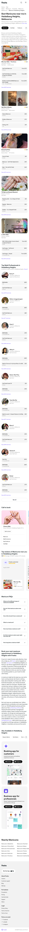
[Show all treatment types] (26, 28)
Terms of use (4, 913)
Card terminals (4, 897)
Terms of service (5, 910)
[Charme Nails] (14, 528)
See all (14, 499)
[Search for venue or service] (21, 2)
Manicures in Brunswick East (8, 848)
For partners (4, 892)
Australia (14, 8)
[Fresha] (4, 2)
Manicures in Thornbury (6, 855)
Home (3, 7)
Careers (3, 878)
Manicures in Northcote (6, 853)
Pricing (3, 894)
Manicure (8, 8)
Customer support (5, 881)
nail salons (9, 662)
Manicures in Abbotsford (7, 843)
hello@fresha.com (6, 720)
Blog (2, 883)
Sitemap (3, 885)
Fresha (13, 661)
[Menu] (26, 3)
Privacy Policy (4, 908)
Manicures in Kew (5, 851)
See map (24, 23)
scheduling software (15, 707)
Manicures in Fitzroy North (7, 846)
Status (2, 901)
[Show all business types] (26, 737)
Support (3, 899)
